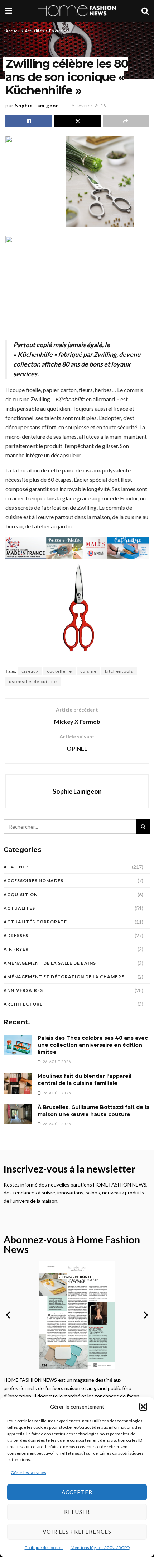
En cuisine (59, 30)
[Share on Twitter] (77, 121)
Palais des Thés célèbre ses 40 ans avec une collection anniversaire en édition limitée (93, 1045)
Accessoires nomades (33, 880)
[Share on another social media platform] (126, 121)
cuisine (88, 671)
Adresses (16, 935)
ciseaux (30, 671)
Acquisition (21, 894)
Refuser (77, 1512)
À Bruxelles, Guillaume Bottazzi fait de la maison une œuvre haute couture (93, 1111)
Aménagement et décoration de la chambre (64, 976)
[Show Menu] (8, 11)
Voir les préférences (77, 1531)
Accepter (77, 1492)
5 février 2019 (89, 105)
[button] (143, 1406)
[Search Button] (145, 11)
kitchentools (119, 671)
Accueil (12, 30)
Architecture (23, 1004)
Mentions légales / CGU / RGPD (100, 1547)
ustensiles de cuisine (33, 681)
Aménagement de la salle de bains (50, 963)
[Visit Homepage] (77, 10)
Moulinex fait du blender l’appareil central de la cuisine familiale (84, 1079)
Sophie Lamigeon (37, 105)
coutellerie (59, 671)
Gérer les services (28, 1472)
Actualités (34, 30)
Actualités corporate (35, 921)
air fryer (16, 949)
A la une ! (16, 867)
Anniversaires (23, 990)
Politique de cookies (44, 1547)
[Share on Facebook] (28, 121)
